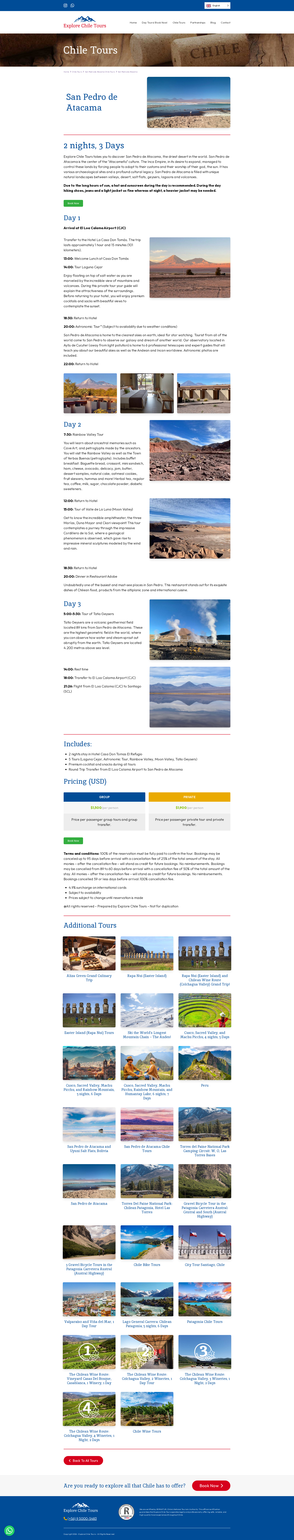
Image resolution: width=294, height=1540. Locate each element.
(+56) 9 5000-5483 (82, 1518)
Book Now (73, 203)
